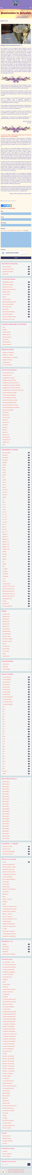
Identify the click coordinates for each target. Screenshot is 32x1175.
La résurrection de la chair (8, 1080)
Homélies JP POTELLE (7, 359)
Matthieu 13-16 (15, 544)
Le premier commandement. (8, 1046)
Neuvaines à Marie (6, 636)
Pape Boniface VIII (6, 439)
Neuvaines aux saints (7, 641)
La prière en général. (6, 1076)
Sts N (15, 739)
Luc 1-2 (15, 504)
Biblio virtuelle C (5, 786)
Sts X (15, 763)
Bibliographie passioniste (15, 282)
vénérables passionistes (15, 271)
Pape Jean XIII (5, 422)
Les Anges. (4, 1118)
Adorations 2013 (6, 624)
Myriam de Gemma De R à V (15, 596)
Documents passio (15, 299)
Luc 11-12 (15, 514)
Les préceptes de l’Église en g (8, 1024)
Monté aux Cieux (6, 1103)
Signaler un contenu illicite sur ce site (16, 1172)
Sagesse (15, 559)
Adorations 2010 (6, 616)
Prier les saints (5, 651)
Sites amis (4, 1143)
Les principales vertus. (7, 977)
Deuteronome (15, 457)
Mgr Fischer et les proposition (8, 954)
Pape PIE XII (5, 424)
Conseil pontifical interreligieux (9, 395)
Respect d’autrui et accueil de (8, 871)
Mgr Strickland (15, 946)
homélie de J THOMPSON (8, 352)
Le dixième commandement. (8, 1026)
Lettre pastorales (6, 362)
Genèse (15, 472)
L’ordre (3, 981)
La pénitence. (5, 986)
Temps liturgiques (6, 669)
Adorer (3, 896)
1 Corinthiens (15, 573)
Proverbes (15, 554)
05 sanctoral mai (15, 687)
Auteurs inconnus (6, 836)
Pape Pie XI (4, 427)
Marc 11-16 (15, 531)
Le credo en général (6, 1123)
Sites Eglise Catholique (7, 1140)
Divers (3, 444)
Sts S (15, 751)
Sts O (15, 741)
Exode (15, 467)
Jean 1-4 (15, 482)
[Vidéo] (20, 230)
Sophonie (15, 564)
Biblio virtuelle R (5, 821)
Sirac (15, 561)
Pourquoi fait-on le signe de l (8, 931)
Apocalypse (15, 455)
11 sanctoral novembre (15, 701)
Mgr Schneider (15, 949)
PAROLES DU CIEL (15, 849)
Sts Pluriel (15, 771)
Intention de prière (6, 1156)
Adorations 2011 (6, 619)
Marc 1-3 (15, 524)
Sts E (15, 716)
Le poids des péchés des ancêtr (9, 909)
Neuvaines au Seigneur (7, 638)
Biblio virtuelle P (5, 816)
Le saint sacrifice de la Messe (9, 989)
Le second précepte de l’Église (9, 1019)
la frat (3, 327)
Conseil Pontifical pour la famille (9, 392)
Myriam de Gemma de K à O (15, 591)
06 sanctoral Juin (15, 689)
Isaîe (15, 477)
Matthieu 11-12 (15, 541)
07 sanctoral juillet (15, 692)
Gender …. (4, 904)
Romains (15, 556)
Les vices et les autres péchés (9, 964)
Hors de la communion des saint (9, 1085)
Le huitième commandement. (8, 1029)
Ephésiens (15, 462)
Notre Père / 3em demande (8, 1066)
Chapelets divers (6, 656)
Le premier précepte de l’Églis (8, 1021)
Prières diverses (5, 648)
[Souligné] (5, 230)
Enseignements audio (15, 598)
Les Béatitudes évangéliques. (8, 972)
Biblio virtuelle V (5, 828)
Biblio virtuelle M (6, 808)
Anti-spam (3, 249)
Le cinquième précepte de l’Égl (9, 1011)
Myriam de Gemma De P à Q (15, 593)
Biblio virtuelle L (5, 806)
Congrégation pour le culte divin (9, 380)
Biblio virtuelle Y (5, 831)
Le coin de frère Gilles (7, 364)
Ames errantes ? (6, 884)
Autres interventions (6, 344)
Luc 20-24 (15, 522)
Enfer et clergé (5, 881)
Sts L (15, 734)
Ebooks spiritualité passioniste (15, 301)
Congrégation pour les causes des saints (11, 387)
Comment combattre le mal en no (9, 918)
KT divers (15, 601)
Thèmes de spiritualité (15, 606)
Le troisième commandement (8, 1041)
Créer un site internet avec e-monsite (16, 1169)
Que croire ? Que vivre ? (7, 916)
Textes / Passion (15, 294)
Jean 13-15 (15, 489)
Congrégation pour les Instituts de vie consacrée (13, 390)
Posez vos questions (6, 1153)
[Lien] (14, 230)
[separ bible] (16, 79)
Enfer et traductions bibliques (8, 879)
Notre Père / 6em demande (8, 1058)
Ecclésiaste (15, 460)
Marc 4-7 (15, 526)
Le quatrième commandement (9, 1038)
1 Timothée (15, 569)
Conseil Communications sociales (9, 400)
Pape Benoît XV (5, 442)
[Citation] (11, 230)
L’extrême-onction (6, 984)
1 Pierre (15, 581)
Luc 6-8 (15, 509)
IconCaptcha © (23, 254)
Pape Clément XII (6, 437)
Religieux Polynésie (6, 1138)
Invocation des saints (7, 1051)
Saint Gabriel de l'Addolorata (15, 311)
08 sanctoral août (15, 694)
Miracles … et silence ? (7, 914)
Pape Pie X (4, 429)
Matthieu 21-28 (15, 549)
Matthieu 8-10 (15, 539)
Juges (15, 502)
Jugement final (5, 1100)
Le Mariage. (5, 979)
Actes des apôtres (15, 452)
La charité (4, 928)
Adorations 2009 (6, 614)
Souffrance (4, 901)
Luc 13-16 (15, 517)
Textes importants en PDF (8, 372)
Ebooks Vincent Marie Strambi (15, 289)
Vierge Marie (5, 666)
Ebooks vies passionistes (15, 304)
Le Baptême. (5, 996)
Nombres (15, 551)
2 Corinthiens (15, 576)
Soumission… (5, 894)
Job (15, 499)
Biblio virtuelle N (5, 811)
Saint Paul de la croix (15, 306)
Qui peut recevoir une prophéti (8, 911)
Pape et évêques (6, 1090)
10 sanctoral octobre (15, 699)
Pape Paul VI (5, 419)
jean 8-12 (15, 487)
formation (4, 329)
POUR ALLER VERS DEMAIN (15, 851)
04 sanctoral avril (15, 684)
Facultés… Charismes (7, 899)
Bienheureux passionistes (15, 269)
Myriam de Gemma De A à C (15, 586)
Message (3, 228)
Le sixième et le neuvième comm (9, 1033)
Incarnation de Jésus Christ (8, 1110)
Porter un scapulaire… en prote (9, 866)
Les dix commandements (8, 1048)
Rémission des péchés (7, 1083)
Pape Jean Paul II (6, 417)
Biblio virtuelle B (5, 784)
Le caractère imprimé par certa (9, 999)
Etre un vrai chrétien (6, 1128)
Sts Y (15, 766)
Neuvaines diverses (6, 633)
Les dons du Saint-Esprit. (7, 974)
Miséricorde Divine (6, 342)
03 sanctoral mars (15, 682)
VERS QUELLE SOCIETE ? (15, 854)
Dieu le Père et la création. (8, 1120)
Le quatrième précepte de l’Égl (9, 1014)
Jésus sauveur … (6, 891)
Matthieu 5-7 (15, 536)
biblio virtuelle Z (5, 833)
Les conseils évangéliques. (8, 1006)
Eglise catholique (6, 1093)
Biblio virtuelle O (5, 813)
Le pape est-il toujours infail (8, 864)
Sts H (15, 724)
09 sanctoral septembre (15, 696)
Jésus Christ (5, 1113)
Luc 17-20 (15, 519)
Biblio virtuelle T (5, 826)
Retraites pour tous (6, 334)
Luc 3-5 (15, 507)
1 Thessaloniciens (15, 583)
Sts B (15, 709)
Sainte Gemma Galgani (15, 314)
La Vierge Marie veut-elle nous (9, 874)
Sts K (15, 731)
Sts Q (15, 746)
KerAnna (15, 296)
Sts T (15, 753)
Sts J (15, 729)
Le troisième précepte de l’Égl (8, 1016)
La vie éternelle (5, 1078)
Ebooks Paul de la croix (15, 287)
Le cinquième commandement (9, 1036)
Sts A (15, 706)
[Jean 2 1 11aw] (16, 34)
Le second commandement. (8, 1043)
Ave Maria (4, 1053)
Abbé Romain (15, 951)
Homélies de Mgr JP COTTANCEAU (10, 357)
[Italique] (3, 230)
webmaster (4, 1151)
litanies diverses (6, 628)
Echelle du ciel (15, 603)
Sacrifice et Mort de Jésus (8, 1108)
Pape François (5, 412)
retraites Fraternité (6, 332)
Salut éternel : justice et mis (8, 869)
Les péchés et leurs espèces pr (9, 967)
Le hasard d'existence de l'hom (9, 933)
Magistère (15, 944)
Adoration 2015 (5, 626)
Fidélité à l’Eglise (6, 886)
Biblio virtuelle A (5, 781)
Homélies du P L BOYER (7, 355)
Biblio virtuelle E (5, 791)
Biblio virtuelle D (5, 789)
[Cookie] (3, 1172)
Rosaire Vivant (5, 339)
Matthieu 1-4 (15, 534)
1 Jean (15, 578)
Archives (15, 862)
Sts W (15, 761)
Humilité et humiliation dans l (8, 923)
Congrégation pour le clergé (8, 377)
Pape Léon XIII (5, 434)
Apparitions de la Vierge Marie (8, 889)
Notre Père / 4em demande (8, 1063)
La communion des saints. (8, 1088)
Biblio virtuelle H (5, 798)
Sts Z (15, 768)
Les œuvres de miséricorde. (8, 969)
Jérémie (15, 497)
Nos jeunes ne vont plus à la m (9, 926)
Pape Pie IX (4, 432)
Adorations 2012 (6, 621)
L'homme (4, 1115)
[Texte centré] (13, 230)
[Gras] (1, 230)
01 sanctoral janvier (15, 677)
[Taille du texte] (6, 230)
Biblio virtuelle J (5, 804)
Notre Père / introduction (7, 1073)
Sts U (15, 756)
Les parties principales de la (8, 1125)
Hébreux (15, 474)
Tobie (15, 566)
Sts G (15, 721)
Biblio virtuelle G (5, 796)
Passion (4, 643)
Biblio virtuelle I (5, 801)
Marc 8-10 (15, 529)
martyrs (15, 773)
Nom (2, 211)
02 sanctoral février (15, 679)
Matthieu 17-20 (15, 546)
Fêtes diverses (5, 664)
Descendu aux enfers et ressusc (9, 1105)
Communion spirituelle (7, 876)
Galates (15, 470)
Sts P (15, 744)
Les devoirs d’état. (6, 1009)
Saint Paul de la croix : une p (8, 319)
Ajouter (16, 257)
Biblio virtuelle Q (5, 818)
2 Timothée (15, 571)
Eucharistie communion (7, 991)
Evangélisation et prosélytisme (9, 936)
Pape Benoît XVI (5, 415)
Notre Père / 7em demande (8, 1056)
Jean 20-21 (15, 494)
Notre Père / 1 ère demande (8, 1071)
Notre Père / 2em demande (8, 1068)
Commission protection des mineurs (10, 405)
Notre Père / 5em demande (8, 1061)
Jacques (15, 479)
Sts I (15, 726)
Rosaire (4, 653)
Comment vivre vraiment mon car (9, 906)
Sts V (15, 758)
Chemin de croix (5, 646)
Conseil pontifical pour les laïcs (9, 397)
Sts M (15, 736)
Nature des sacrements (7, 1004)
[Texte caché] (16, 230)
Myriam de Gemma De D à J (15, 588)
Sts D (15, 714)
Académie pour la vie (6, 375)
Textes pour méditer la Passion (15, 316)
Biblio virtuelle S (5, 823)
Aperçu (26, 230)
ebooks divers (15, 309)
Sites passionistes (6, 1135)
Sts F (15, 719)
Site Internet (3, 222)
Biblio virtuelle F (5, 794)
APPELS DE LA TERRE (15, 846)
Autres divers (15, 274)
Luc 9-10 (15, 512)
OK (29, 1164)
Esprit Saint (4, 1098)
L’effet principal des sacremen (9, 1001)
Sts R (15, 748)
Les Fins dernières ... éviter (8, 962)
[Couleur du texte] (8, 230)
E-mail (2, 217)
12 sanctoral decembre (15, 704)
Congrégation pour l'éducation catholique (11, 385)
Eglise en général (6, 1095)
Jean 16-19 (15, 492)
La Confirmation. (6, 994)
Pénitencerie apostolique (7, 410)
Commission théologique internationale (10, 407)
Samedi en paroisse (6, 337)
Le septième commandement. (9, 1031)
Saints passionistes (15, 266)
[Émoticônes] (23, 230)
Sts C (15, 711)
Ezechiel (15, 465)
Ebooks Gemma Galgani (15, 284)
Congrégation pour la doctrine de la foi (10, 382)
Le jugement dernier (6, 921)
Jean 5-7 (15, 484)
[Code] (21, 230)
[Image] (18, 230)
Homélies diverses (15, 291)
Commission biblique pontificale (9, 402)
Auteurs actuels (5, 838)
